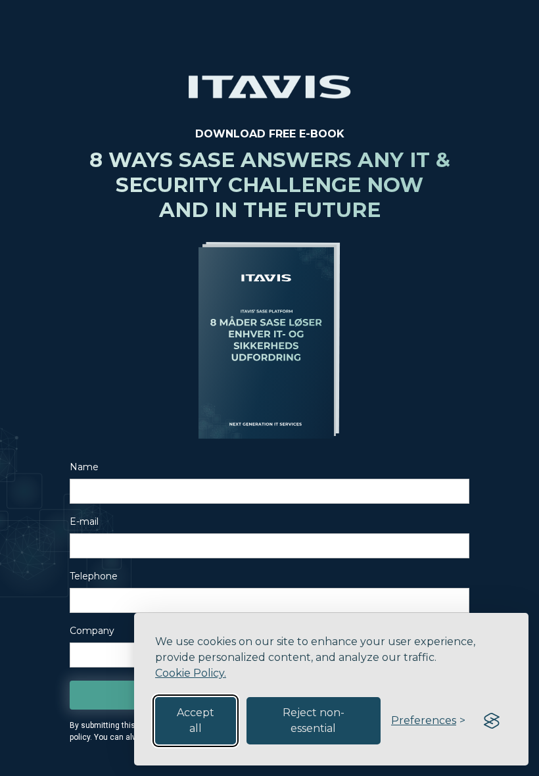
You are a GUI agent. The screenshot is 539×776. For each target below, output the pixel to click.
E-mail (84, 521)
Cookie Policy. (190, 673)
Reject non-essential (313, 720)
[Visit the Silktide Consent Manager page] (491, 721)
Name (84, 467)
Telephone (94, 576)
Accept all (195, 720)
